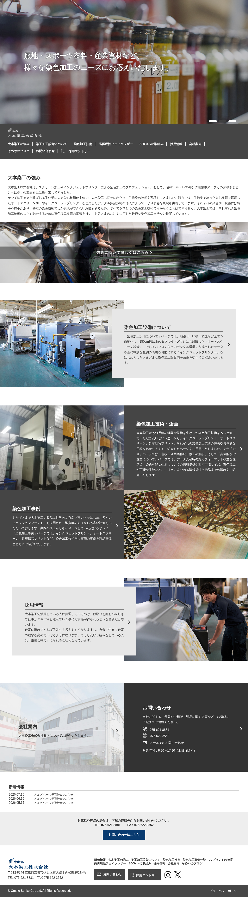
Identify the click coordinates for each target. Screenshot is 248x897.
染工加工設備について (51, 144)
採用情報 (176, 144)
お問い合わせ (45, 151)
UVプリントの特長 (220, 859)
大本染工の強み (18, 144)
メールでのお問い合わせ (167, 742)
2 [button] (222, 121)
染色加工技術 (83, 144)
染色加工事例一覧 (194, 859)
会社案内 (195, 144)
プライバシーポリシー (224, 891)
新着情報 (100, 859)
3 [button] (231, 121)
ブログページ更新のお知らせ (53, 794)
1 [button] (212, 121)
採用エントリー (79, 151)
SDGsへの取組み (152, 144)
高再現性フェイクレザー (116, 144)
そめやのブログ (18, 151)
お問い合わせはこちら (124, 834)
